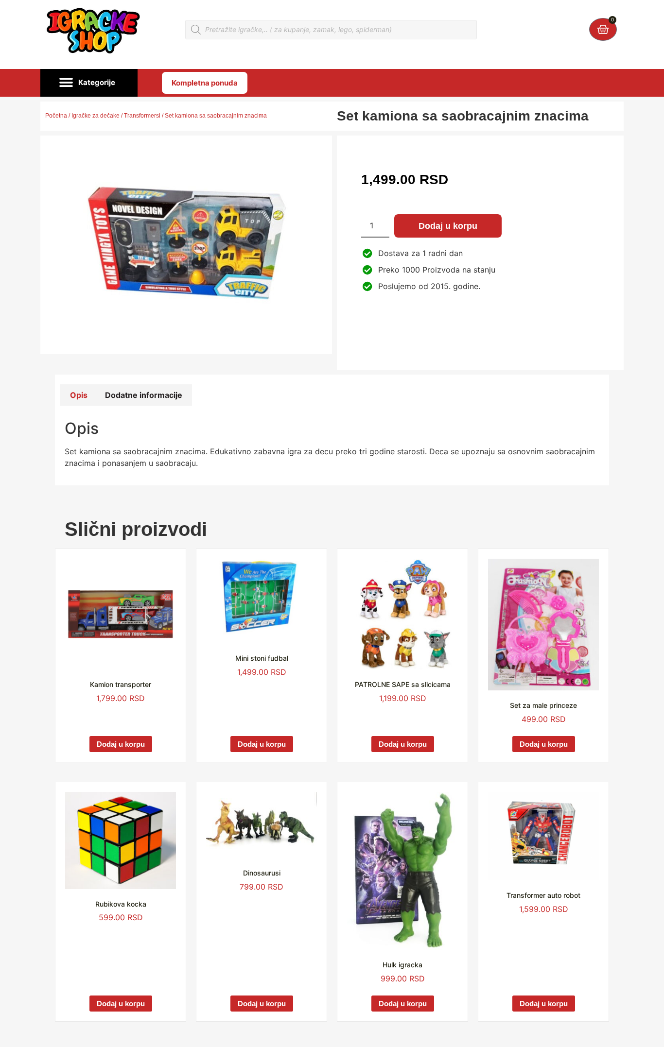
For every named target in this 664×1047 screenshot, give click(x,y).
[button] (89, 83)
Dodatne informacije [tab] (143, 395)
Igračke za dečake (95, 115)
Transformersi (142, 115)
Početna (56, 115)
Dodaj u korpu (448, 226)
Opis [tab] (78, 395)
